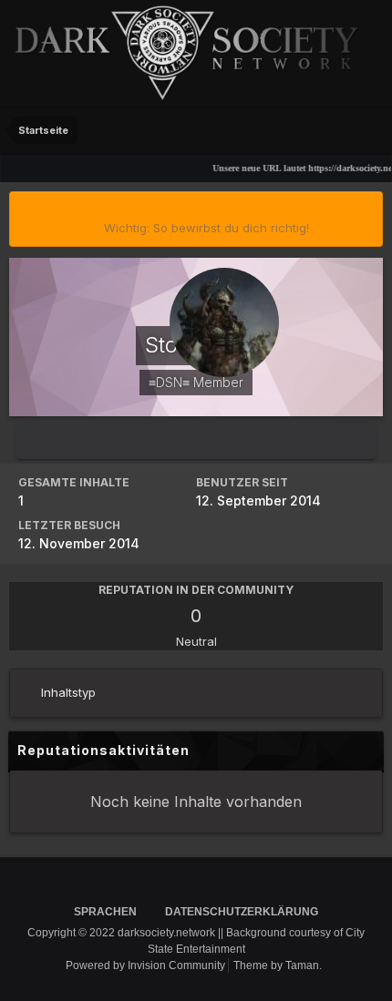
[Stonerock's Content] (196, 441)
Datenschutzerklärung (241, 911)
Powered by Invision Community (145, 965)
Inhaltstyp (66, 692)
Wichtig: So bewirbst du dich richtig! (206, 227)
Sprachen (106, 911)
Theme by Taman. (277, 965)
